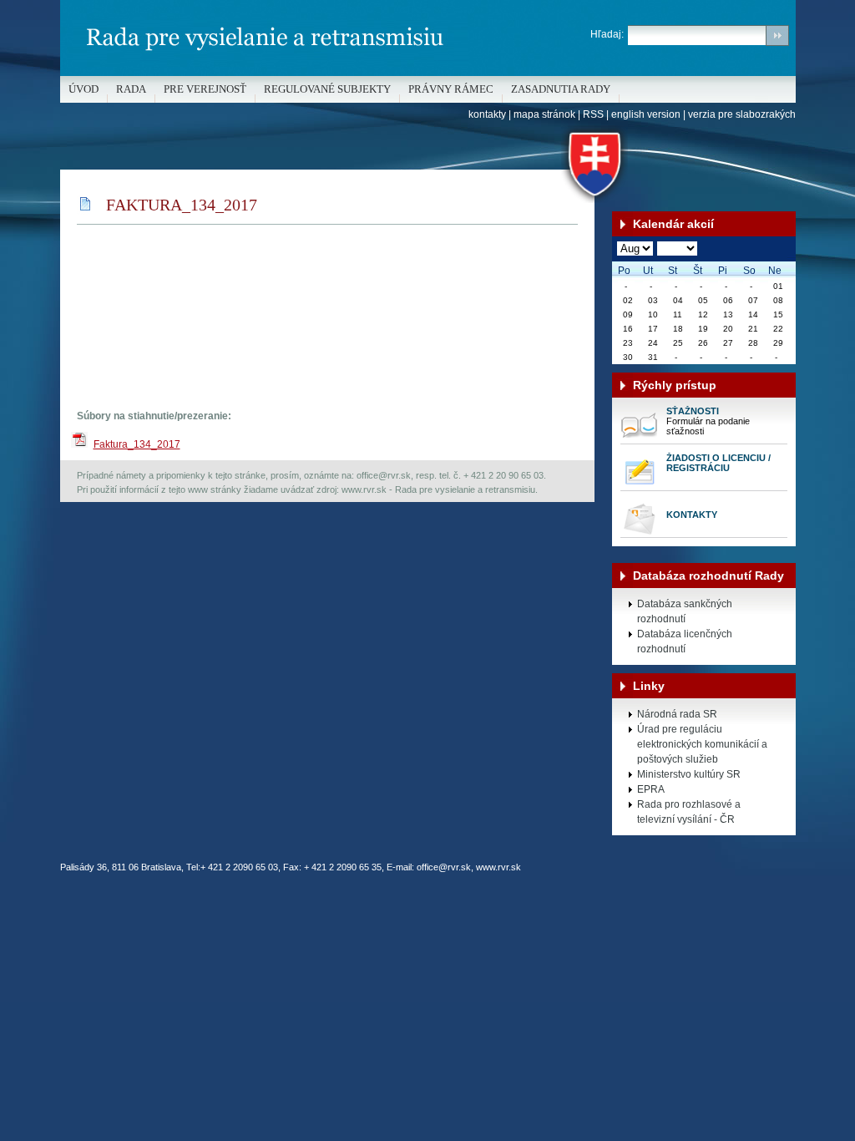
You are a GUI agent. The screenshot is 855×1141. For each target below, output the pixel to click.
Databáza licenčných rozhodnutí (684, 641)
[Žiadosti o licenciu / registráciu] (639, 487)
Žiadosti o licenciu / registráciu (718, 463)
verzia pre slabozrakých (742, 114)
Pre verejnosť (205, 89)
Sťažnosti (692, 411)
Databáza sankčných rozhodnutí (684, 611)
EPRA (651, 789)
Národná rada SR (677, 714)
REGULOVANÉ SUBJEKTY (327, 89)
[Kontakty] (639, 534)
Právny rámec (450, 89)
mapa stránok (544, 114)
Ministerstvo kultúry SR (689, 774)
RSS (593, 114)
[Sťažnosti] (639, 440)
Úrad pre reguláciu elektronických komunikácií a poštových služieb (702, 744)
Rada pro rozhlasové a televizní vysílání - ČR (689, 812)
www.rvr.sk (498, 867)
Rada (131, 89)
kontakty (487, 114)
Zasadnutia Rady (560, 89)
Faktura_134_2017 (137, 444)
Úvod (83, 89)
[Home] (428, 73)
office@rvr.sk (444, 867)
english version (645, 114)
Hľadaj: (607, 34)
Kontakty (691, 515)
